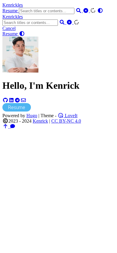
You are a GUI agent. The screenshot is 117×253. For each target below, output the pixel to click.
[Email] (23, 100)
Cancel (9, 28)
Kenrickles (12, 4)
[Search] (79, 10)
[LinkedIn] (11, 100)
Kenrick (40, 121)
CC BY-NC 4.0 (66, 121)
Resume (10, 10)
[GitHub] (5, 100)
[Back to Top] (6, 126)
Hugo (31, 115)
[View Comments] (13, 126)
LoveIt (70, 115)
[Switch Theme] (100, 10)
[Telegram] (17, 100)
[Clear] (86, 10)
